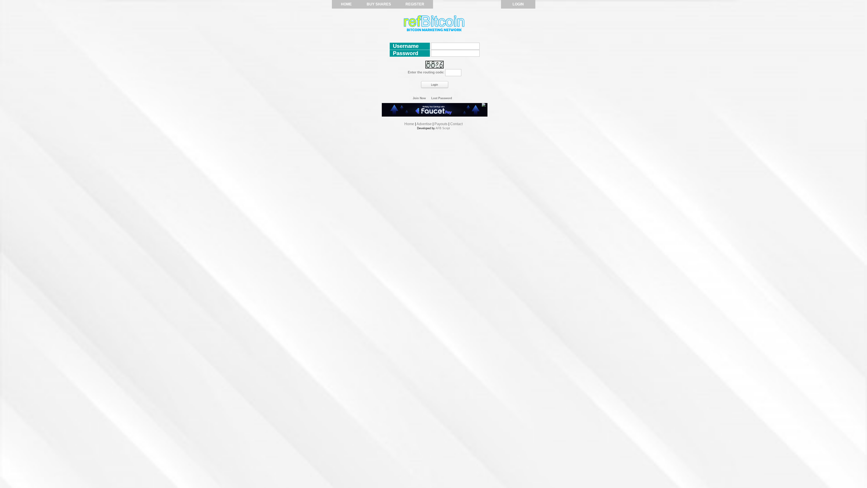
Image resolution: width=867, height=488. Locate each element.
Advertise (424, 124)
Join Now (419, 98)
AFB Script (443, 128)
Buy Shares (379, 4)
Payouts (440, 124)
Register (415, 4)
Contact (456, 124)
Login (518, 4)
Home (346, 4)
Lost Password (441, 98)
